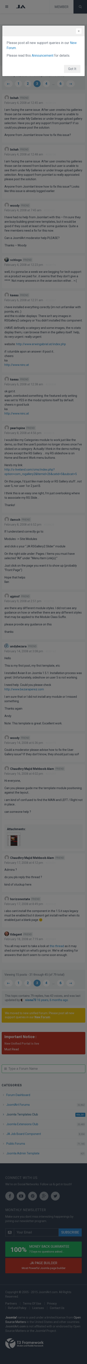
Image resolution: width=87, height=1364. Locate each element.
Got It (72, 69)
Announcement (42, 56)
